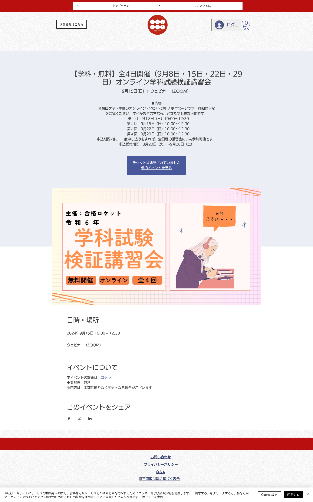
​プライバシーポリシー (161, 464)
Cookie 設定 (269, 494)
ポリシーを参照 (152, 497)
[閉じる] (307, 495)
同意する (293, 494)
